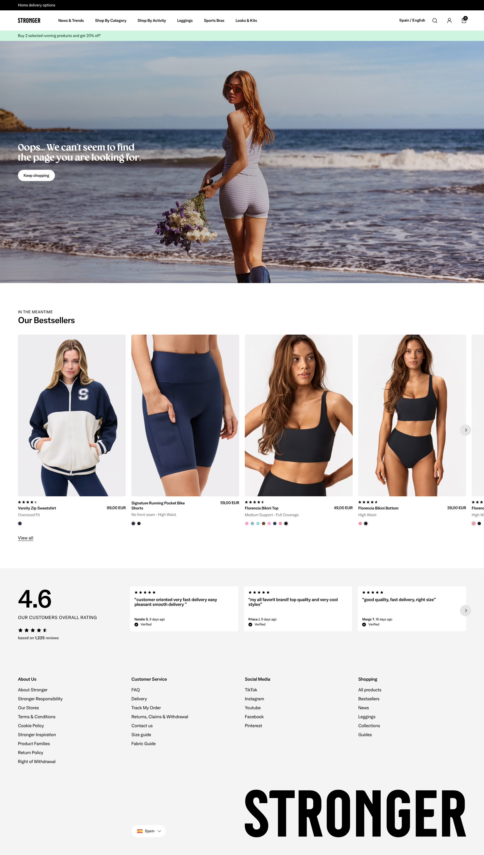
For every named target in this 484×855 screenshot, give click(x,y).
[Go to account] (449, 20)
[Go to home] (29, 20)
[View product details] (72, 511)
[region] (242, 430)
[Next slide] (465, 430)
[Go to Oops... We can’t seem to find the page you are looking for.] (242, 162)
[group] (72, 430)
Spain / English (412, 20)
